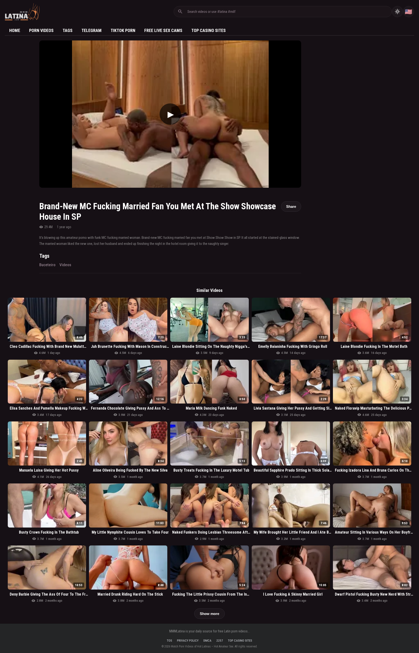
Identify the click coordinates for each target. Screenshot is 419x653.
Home (14, 30)
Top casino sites (208, 30)
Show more (209, 614)
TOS (169, 640)
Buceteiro (47, 264)
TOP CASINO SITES (240, 640)
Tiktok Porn (123, 30)
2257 (219, 640)
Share (291, 206)
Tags (68, 30)
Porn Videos (41, 30)
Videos (65, 264)
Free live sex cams (163, 30)
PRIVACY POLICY (188, 640)
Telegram (91, 30)
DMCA (207, 640)
